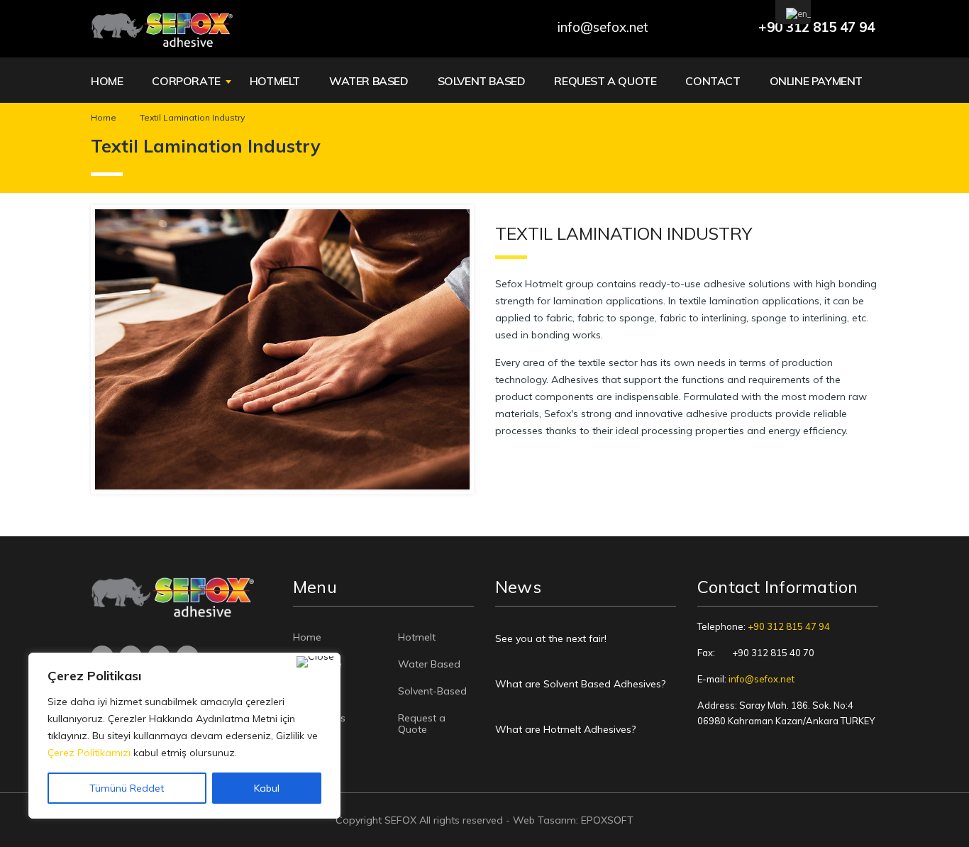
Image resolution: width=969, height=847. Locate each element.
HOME (107, 81)
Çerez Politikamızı (89, 752)
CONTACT (712, 81)
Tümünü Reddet (126, 788)
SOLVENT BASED (482, 81)
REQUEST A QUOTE (605, 81)
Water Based (429, 664)
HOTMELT (275, 81)
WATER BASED (369, 81)
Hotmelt (417, 637)
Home (103, 117)
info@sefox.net (761, 679)
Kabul (266, 788)
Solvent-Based (432, 691)
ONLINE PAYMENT (816, 81)
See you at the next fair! (551, 638)
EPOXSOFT (607, 820)
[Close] (315, 662)
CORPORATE (186, 81)
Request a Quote (421, 723)
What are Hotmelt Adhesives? (565, 729)
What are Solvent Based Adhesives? (580, 683)
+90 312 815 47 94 (789, 626)
